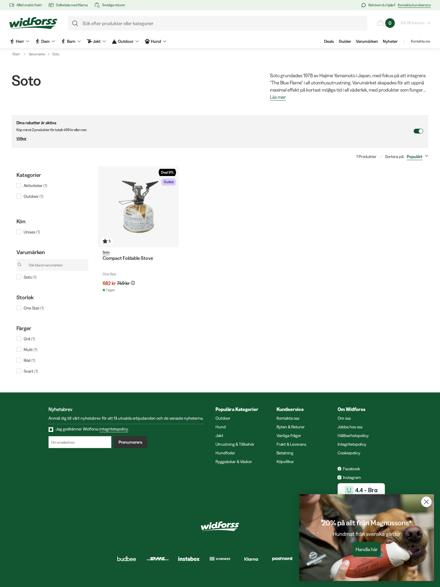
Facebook (351, 468)
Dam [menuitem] (45, 41)
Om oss (344, 418)
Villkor (21, 138)
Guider (345, 41)
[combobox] (419, 156)
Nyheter (390, 41)
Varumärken (367, 41)
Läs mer (278, 97)
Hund (221, 427)
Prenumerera (130, 442)
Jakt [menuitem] (97, 41)
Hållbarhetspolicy (353, 435)
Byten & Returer (291, 427)
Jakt (219, 435)
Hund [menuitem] (156, 41)
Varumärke (37, 54)
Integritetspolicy (352, 444)
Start (16, 54)
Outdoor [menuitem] (125, 41)
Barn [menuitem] (71, 41)
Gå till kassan (413, 22)
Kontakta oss (420, 41)
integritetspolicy (113, 429)
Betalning (285, 453)
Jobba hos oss (350, 427)
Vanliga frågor (289, 435)
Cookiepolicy (349, 453)
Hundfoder (225, 453)
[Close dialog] (426, 502)
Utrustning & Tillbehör (235, 444)
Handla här (367, 549)
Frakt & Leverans (291, 444)
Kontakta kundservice (414, 5)
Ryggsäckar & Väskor (234, 461)
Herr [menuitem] (20, 41)
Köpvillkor (285, 461)
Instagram (352, 477)
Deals (329, 41)
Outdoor (223, 418)
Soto (55, 54)
